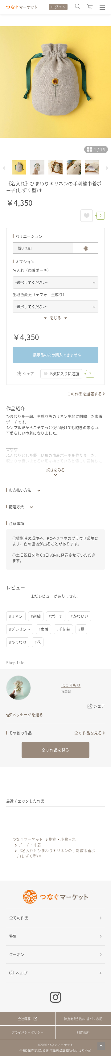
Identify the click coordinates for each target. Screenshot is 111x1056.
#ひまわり (18, 642)
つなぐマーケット (27, 839)
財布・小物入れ (62, 839)
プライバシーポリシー (27, 1032)
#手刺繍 (63, 629)
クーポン (17, 954)
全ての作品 (18, 917)
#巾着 (43, 629)
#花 (38, 642)
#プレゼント (20, 629)
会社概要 (24, 1018)
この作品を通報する (84, 393)
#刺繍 (36, 616)
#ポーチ (56, 616)
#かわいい (79, 616)
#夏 (81, 629)
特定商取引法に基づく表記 (83, 1018)
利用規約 (83, 1032)
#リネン (16, 616)
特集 (13, 936)
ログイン (58, 6)
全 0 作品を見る (88, 732)
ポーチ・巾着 (29, 844)
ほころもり (70, 685)
